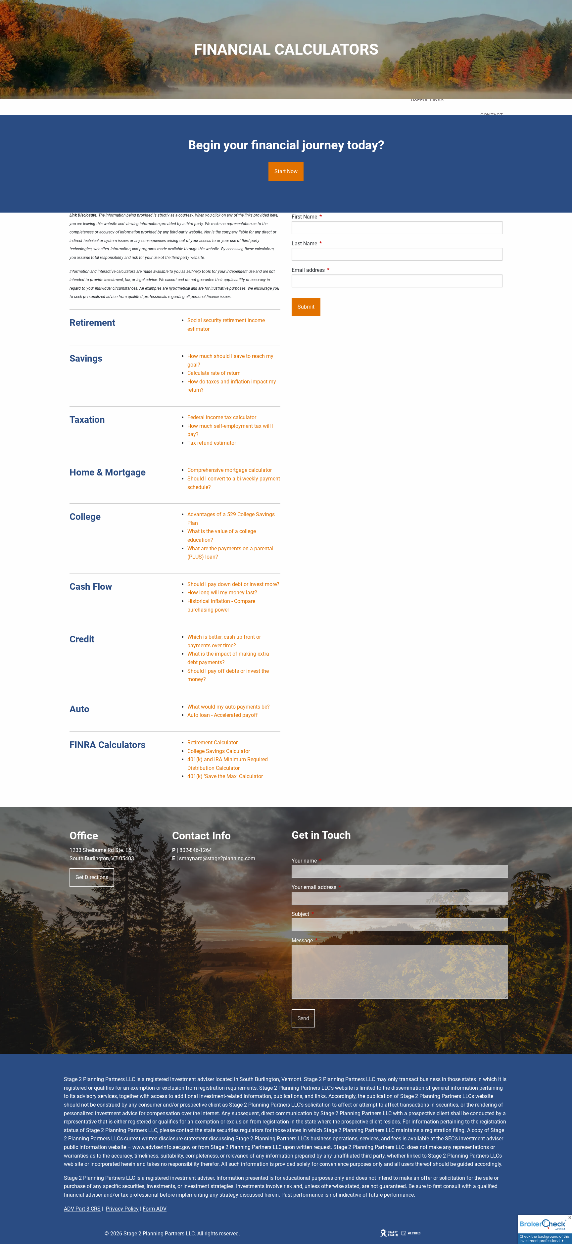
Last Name (329, 243)
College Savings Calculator (218, 751)
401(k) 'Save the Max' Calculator (225, 776)
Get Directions (91, 877)
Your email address (339, 887)
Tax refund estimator (211, 443)
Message (327, 940)
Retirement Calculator (212, 742)
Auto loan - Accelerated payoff (222, 715)
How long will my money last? (222, 592)
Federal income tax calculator (221, 417)
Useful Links (427, 100)
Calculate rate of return (214, 373)
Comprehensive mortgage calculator (229, 470)
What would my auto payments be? (228, 707)
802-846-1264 (195, 850)
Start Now (286, 171)
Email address (333, 270)
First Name (329, 217)
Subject (325, 914)
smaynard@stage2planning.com (217, 858)
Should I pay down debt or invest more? (233, 584)
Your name (329, 861)
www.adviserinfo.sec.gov (161, 1147)
